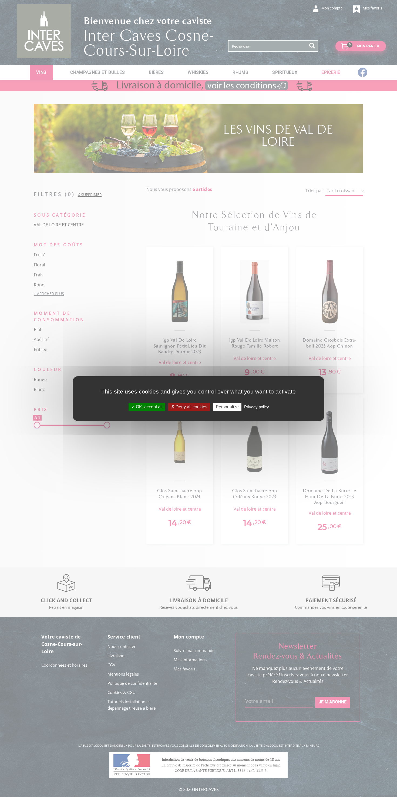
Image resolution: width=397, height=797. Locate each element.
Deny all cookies (190, 406)
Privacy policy (256, 406)
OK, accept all (149, 406)
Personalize (227, 406)
